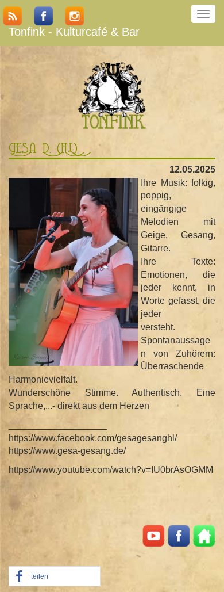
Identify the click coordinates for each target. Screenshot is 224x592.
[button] (54, 577)
